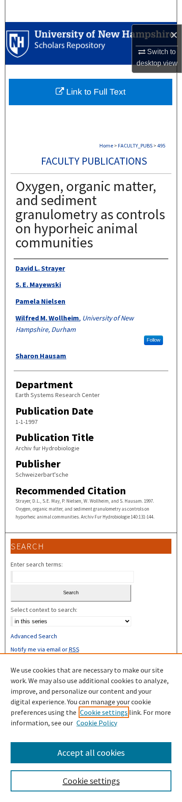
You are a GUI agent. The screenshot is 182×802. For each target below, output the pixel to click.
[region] (91, 727)
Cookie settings (104, 712)
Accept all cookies (91, 752)
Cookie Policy (96, 722)
